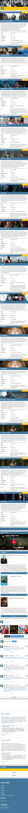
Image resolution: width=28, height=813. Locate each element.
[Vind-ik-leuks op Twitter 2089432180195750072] (9, 681)
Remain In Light (16, 719)
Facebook (14, 772)
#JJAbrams (19, 690)
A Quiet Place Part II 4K (6, 158)
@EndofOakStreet (14, 689)
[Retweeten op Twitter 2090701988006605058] (6, 652)
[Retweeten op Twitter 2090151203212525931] (6, 661)
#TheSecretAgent (8, 677)
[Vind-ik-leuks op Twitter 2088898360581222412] (9, 693)
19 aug (17, 655)
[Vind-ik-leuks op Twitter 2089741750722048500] (9, 672)
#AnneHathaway (7, 690)
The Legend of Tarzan (5, 433)
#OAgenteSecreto (7, 678)
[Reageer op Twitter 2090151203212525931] (4, 661)
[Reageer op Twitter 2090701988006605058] (4, 652)
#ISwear (7, 657)
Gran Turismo (3, 125)
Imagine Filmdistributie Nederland (11, 744)
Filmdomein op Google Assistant (7, 795)
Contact (2, 788)
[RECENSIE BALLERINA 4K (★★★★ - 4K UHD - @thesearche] (14, 629)
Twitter (14, 769)
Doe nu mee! (14, 573)
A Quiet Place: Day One (5, 55)
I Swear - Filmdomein (6, 753)
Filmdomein (6, 646)
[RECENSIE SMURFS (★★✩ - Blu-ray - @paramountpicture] (23, 629)
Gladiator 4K (3, 193)
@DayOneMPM (21, 648)
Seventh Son (3, 501)
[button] (2, 3)
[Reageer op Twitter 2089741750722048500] (4, 672)
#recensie (18, 667)
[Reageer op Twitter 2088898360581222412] (4, 693)
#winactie (22, 647)
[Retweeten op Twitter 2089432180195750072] (6, 681)
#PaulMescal (6, 648)
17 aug (17, 675)
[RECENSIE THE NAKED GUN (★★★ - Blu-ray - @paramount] (4, 629)
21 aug (17, 646)
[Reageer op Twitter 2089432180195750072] (4, 681)
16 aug (17, 685)
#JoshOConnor (12, 648)
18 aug (17, 665)
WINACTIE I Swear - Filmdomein (8, 725)
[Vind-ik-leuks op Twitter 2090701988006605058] (9, 652)
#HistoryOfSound (8, 647)
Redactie (2, 787)
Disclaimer (3, 790)
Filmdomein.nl (4, 801)
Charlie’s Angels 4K (5, 228)
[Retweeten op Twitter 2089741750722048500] (6, 672)
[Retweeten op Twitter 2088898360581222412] (6, 693)
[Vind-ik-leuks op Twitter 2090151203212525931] (9, 661)
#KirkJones (22, 657)
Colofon (2, 785)
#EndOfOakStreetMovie (22, 689)
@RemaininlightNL (24, 658)
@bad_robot (24, 690)
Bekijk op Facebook (5, 734)
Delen (4, 735)
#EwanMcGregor (13, 690)
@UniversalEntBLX (7, 650)
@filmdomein (12, 646)
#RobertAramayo (7, 658)
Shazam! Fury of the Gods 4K (7, 88)
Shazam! (2, 264)
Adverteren (3, 793)
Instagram (14, 775)
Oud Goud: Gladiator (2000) (6, 21)
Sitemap (2, 792)
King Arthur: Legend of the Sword (8, 399)
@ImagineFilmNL (16, 658)
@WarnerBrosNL (7, 691)
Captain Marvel (4, 335)
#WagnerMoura (14, 678)
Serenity (3, 302)
